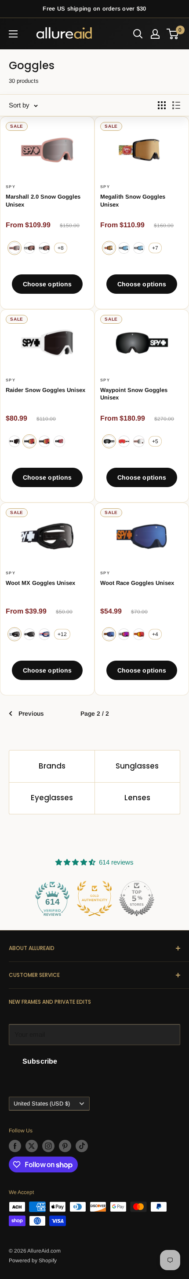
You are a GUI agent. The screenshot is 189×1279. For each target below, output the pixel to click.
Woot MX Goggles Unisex (40, 583)
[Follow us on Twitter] (31, 1146)
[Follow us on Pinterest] (65, 1146)
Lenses (137, 797)
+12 (62, 634)
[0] (172, 34)
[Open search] (138, 34)
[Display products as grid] (162, 105)
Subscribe (39, 1061)
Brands (52, 766)
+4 (155, 634)
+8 (61, 248)
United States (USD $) (42, 1103)
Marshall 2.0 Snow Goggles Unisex (43, 200)
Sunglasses (137, 766)
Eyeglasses (52, 797)
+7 (155, 248)
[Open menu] (13, 33)
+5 (155, 441)
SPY (10, 187)
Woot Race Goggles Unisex (137, 583)
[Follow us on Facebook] (15, 1146)
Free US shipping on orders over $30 (94, 8)
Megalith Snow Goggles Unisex (132, 200)
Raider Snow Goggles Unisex (45, 390)
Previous (31, 713)
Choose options (47, 284)
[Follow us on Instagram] (48, 1146)
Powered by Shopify (33, 1260)
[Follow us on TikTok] (82, 1146)
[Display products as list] (176, 105)
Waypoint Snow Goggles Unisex (133, 394)
